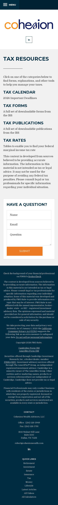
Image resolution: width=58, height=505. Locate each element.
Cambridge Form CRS (29, 348)
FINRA (7, 362)
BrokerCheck (34, 276)
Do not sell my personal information (34, 337)
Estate (29, 471)
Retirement (29, 463)
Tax (29, 478)
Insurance (29, 474)
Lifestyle (29, 486)
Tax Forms (15, 105)
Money (29, 482)
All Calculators (29, 497)
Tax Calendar (19, 92)
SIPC (13, 362)
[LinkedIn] (29, 449)
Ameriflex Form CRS (29, 351)
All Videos (29, 493)
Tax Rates (14, 140)
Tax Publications (23, 123)
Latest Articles (29, 489)
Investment (29, 467)
